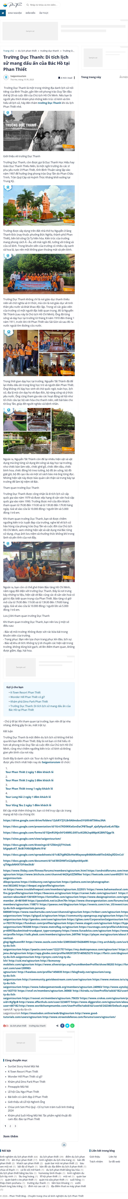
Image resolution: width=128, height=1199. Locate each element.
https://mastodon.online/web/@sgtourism (47, 1013)
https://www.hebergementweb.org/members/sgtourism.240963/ (62, 987)
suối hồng (77, 1179)
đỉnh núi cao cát (38, 1186)
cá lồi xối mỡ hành (32, 1169)
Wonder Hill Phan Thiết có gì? (27, 697)
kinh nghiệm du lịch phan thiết (19, 1156)
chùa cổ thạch (9, 1169)
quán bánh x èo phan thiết (21, 1179)
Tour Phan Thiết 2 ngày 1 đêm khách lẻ (29, 772)
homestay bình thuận (52, 1173)
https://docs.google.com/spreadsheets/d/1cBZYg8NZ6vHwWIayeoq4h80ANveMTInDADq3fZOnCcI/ (63, 854)
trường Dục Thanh (49, 103)
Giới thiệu (95, 1156)
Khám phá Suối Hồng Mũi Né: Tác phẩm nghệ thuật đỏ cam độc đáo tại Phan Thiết (39, 1117)
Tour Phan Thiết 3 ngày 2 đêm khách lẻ (29, 780)
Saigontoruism (51, 762)
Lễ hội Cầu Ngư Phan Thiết (23, 1091)
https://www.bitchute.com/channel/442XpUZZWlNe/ (49, 874)
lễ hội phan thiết (50, 1176)
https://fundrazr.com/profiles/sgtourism (40, 923)
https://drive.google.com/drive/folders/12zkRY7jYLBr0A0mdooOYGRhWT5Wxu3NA (54, 820)
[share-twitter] (67, 1026)
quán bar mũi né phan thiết (61, 1163)
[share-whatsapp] (72, 1026)
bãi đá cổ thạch (27, 1166)
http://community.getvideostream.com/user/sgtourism (57, 979)
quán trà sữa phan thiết (53, 1179)
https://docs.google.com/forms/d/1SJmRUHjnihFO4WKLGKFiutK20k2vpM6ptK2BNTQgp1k (58, 832)
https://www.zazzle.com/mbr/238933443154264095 (57, 942)
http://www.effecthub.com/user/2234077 (44, 1002)
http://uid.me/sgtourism (24, 960)
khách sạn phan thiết (30, 1163)
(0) (6, 1025)
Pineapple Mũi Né (18, 1086)
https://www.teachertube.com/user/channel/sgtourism (47, 912)
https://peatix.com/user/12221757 (43, 949)
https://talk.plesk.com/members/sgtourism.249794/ (48, 934)
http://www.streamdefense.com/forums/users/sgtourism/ (79, 1017)
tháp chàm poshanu (12, 1182)
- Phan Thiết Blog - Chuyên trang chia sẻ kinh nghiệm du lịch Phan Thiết (45, 1195)
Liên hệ (113, 1156)
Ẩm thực (43, 13)
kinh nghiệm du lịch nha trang (57, 1159)
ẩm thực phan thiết (24, 1159)
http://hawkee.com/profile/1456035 (40, 972)
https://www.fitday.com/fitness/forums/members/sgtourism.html (45, 870)
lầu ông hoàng (28, 1176)
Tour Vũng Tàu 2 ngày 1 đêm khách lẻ (28, 805)
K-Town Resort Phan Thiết (25, 692)
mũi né (68, 1176)
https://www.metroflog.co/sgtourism (55, 927)
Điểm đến (30, 13)
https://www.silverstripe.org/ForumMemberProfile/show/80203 (74, 964)
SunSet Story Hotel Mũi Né (23, 1066)
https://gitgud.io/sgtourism (40, 915)
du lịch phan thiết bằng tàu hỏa (64, 1169)
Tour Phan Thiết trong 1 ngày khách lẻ (29, 788)
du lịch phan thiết (18, 1025)
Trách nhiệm (96, 1161)
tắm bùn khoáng (62, 1182)
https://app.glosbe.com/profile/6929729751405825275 (60, 953)
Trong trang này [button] (91, 77)
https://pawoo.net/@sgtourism (59, 904)
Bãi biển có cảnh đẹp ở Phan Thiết (28, 1097)
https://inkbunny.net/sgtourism (41, 882)
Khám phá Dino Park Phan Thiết (29, 701)
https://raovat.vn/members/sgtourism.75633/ (50, 998)
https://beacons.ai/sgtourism (52, 893)
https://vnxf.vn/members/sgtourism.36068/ (45, 990)
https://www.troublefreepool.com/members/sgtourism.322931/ (46, 889)
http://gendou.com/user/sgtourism (44, 919)
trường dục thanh (37, 1025)
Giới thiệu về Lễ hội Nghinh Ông (26, 1102)
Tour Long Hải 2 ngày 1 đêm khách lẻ (28, 797)
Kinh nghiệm (15, 13)
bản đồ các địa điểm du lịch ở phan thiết (63, 1166)
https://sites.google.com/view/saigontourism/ (32, 838)
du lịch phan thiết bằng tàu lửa (18, 1173)
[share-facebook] (62, 1026)
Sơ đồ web (114, 1161)
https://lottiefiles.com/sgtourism (58, 897)
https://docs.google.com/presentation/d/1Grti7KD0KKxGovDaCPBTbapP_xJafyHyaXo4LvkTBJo (61, 826)
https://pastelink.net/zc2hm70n (48, 900)
